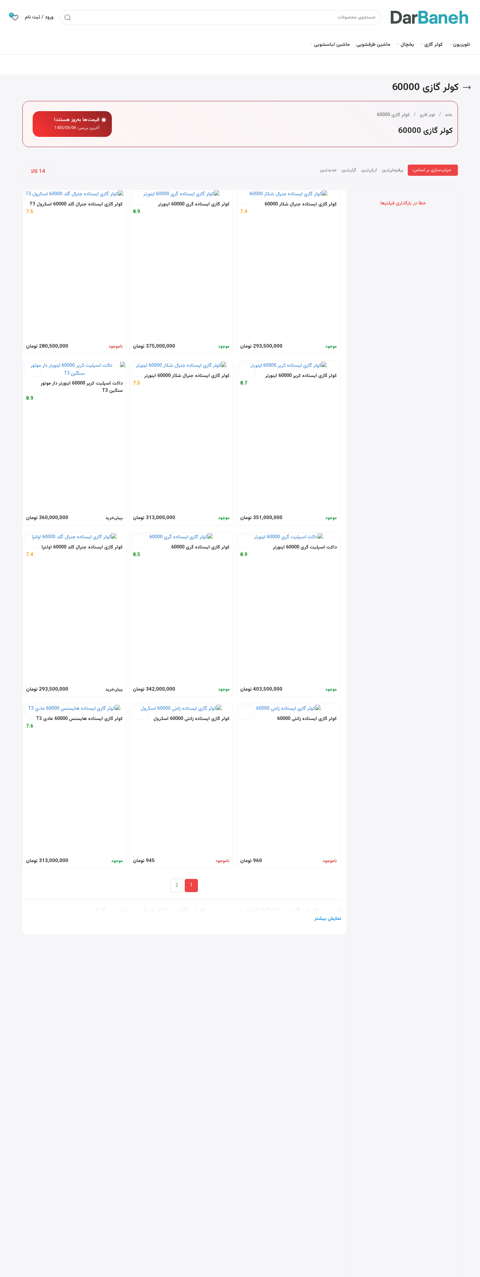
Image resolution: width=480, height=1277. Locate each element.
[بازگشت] (467, 87)
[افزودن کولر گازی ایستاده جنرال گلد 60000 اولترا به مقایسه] (32, 541)
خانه (449, 115)
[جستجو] (67, 17)
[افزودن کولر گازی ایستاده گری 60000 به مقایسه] (139, 541)
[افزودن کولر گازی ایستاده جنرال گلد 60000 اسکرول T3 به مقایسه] (32, 198)
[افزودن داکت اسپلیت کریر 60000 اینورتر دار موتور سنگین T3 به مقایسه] (32, 370)
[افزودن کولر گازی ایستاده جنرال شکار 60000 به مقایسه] (247, 198)
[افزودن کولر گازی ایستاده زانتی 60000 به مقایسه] (247, 713)
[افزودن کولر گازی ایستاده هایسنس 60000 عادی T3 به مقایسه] (32, 713)
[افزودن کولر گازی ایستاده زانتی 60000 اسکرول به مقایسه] (139, 713)
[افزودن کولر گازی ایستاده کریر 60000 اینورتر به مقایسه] (247, 370)
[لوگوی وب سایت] (429, 17)
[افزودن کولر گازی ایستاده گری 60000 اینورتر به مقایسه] (139, 198)
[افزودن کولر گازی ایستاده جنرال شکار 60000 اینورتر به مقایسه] (139, 370)
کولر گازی (427, 115)
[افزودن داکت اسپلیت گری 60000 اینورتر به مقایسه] (247, 541)
